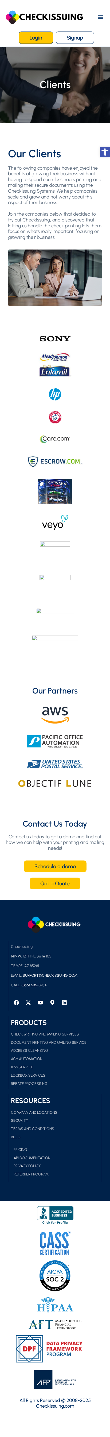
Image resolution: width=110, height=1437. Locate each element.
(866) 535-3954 (34, 985)
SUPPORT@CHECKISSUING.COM (50, 975)
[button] (100, 17)
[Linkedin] (64, 1002)
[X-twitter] (28, 1002)
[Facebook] (16, 1002)
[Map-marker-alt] (52, 1002)
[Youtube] (40, 1002)
